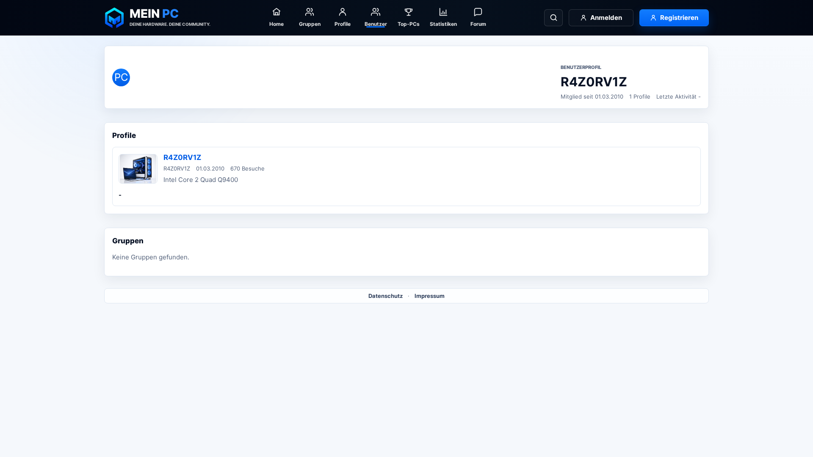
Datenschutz (385, 295)
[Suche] (553, 17)
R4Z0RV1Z (182, 157)
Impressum (430, 295)
